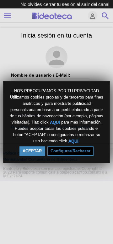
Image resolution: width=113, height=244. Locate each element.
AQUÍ (55, 122)
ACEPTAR (32, 151)
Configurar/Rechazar (70, 151)
